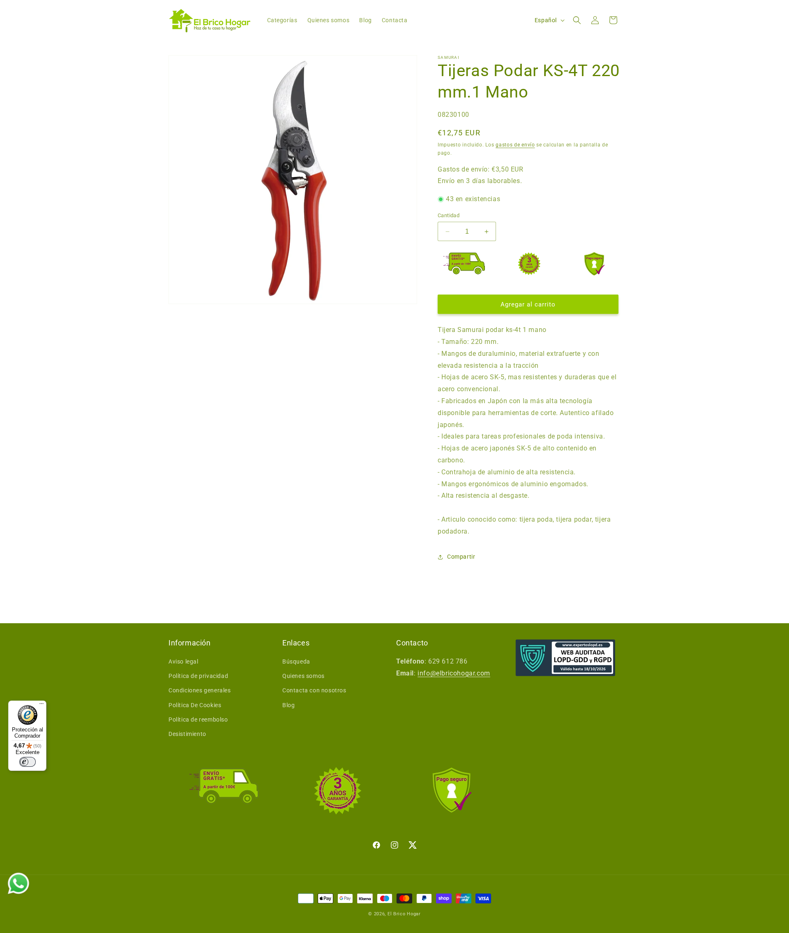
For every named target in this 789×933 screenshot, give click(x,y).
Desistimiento (187, 734)
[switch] (27, 762)
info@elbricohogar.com (454, 673)
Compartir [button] (461, 556)
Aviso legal (183, 661)
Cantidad (448, 215)
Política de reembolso (198, 719)
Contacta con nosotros (314, 690)
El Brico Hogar (404, 914)
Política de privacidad (198, 676)
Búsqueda (296, 661)
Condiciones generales (199, 690)
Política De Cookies (194, 705)
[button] (577, 20)
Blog (288, 705)
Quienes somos (303, 676)
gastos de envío (515, 145)
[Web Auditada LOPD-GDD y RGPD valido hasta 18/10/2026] (565, 658)
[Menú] (41, 705)
